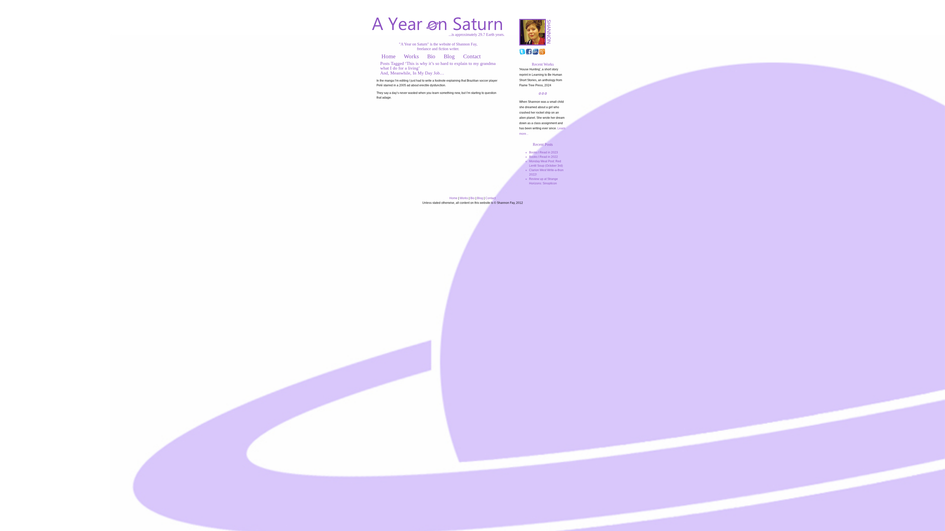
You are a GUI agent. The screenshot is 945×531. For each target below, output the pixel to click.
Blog (449, 56)
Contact (472, 56)
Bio (431, 56)
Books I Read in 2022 (543, 157)
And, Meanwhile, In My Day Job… (412, 73)
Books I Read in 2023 (543, 152)
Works (411, 56)
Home (388, 56)
